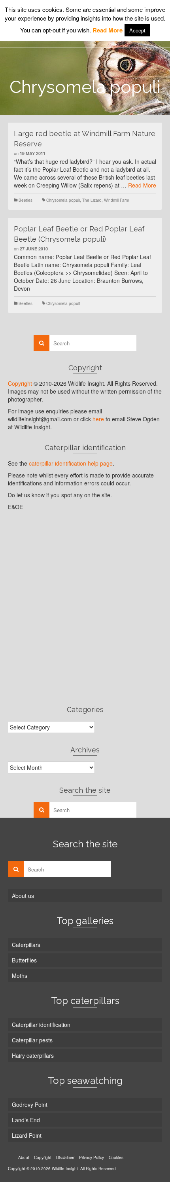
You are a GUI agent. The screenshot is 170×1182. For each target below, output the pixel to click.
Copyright (20, 383)
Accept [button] (137, 30)
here (98, 419)
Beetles (25, 200)
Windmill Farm (116, 200)
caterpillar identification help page (71, 463)
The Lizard (92, 200)
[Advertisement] (85, 608)
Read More (142, 185)
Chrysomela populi (63, 200)
